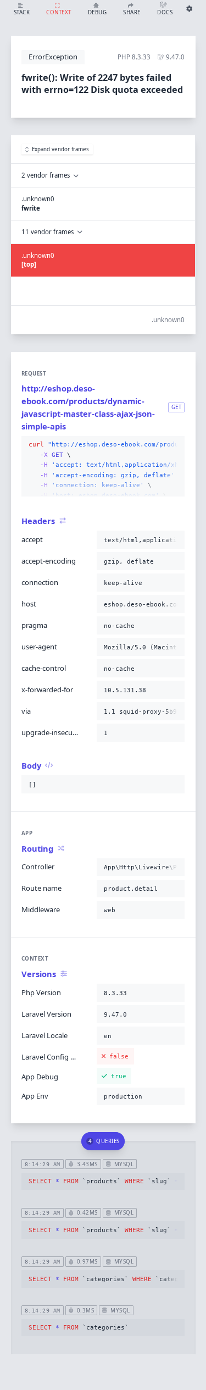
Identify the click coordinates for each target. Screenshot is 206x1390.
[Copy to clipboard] (174, 444)
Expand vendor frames (60, 149)
